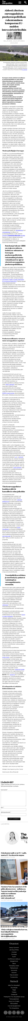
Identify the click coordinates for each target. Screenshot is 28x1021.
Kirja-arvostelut (14, 975)
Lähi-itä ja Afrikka (14, 949)
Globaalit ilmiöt (14, 961)
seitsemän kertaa (19, 669)
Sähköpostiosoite (6, 812)
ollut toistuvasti (6, 536)
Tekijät (14, 990)
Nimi (2, 807)
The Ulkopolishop (14, 1008)
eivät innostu (5, 657)
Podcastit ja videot (14, 965)
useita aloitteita (17, 467)
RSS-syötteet (14, 1003)
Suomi (14, 956)
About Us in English (14, 1001)
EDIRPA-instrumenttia (8, 393)
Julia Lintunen (18, 41)
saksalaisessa (19, 230)
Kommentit (14, 970)
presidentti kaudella (13, 235)
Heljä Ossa (8, 41)
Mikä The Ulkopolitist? (14, 985)
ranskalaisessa (6, 232)
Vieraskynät (14, 994)
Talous (14, 963)
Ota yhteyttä (14, 987)
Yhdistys (14, 992)
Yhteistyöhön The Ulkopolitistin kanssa (14, 996)
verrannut (12, 674)
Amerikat (14, 952)
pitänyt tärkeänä (10, 384)
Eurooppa (14, 954)
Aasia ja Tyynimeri (14, 947)
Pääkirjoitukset (14, 968)
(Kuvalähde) (24, 69)
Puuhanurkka (14, 977)
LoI (16, 457)
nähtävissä (5, 605)
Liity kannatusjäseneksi (14, 1006)
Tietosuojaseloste (14, 999)
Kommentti (4, 789)
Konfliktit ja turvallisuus (14, 959)
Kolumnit (14, 972)
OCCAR (21, 457)
